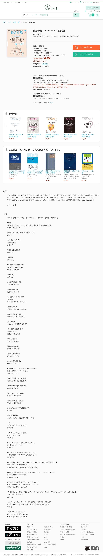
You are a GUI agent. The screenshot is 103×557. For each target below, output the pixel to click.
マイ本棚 (62, 537)
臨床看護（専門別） (32, 547)
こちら (51, 102)
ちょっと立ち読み (86, 54)
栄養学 (46, 534)
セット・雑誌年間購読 (50, 544)
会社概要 (5, 554)
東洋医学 (46, 532)
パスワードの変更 (64, 532)
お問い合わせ (96, 2)
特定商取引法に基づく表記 (41, 554)
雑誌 (14, 22)
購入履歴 (62, 539)
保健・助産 (30, 549)
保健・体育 (47, 542)
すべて (9, 22)
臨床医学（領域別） (32, 534)
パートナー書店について (87, 532)
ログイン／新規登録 (93, 7)
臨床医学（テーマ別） (33, 537)
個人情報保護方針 (13, 554)
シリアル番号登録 (13, 543)
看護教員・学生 (48, 527)
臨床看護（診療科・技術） (34, 544)
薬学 (45, 537)
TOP (4, 22)
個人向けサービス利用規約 (26, 554)
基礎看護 (29, 542)
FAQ (82, 537)
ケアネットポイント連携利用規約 (58, 554)
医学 (19, 22)
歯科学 (46, 539)
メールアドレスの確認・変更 (67, 529)
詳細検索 (76, 11)
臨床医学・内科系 (32, 529)
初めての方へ (74, 2)
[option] (18, 128)
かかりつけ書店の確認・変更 (67, 534)
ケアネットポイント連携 (87, 534)
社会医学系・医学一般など (34, 539)
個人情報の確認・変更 (66, 527)
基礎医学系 (30, 527)
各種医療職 (47, 529)
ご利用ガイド (85, 2)
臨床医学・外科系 (32, 532)
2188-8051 (45, 64)
